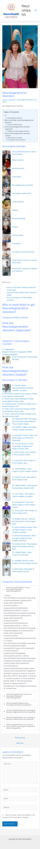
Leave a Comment (9, 100)
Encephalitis (16, 243)
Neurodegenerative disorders (22, 185)
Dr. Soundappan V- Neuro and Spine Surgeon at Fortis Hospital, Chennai (24, 504)
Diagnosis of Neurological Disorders (18, 131)
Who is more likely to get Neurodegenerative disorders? (19, 121)
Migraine (15, 210)
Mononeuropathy (18, 168)
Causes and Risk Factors (15, 124)
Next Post (19, 743)
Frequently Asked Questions (16, 140)
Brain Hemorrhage (18, 218)
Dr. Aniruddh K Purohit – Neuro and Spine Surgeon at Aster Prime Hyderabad (24, 437)
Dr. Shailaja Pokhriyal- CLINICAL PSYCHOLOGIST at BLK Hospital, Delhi (24, 521)
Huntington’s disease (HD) (21, 193)
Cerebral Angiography (10, 354)
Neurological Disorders (25, 100)
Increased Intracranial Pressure (23, 252)
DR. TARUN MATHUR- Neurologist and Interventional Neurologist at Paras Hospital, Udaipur (24, 421)
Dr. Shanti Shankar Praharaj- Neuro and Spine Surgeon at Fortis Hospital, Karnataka (24, 529)
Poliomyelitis (16, 177)
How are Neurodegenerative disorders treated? (17, 135)
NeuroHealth (26, 10)
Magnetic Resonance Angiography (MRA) (17, 352)
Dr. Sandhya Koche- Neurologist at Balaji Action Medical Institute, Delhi (24, 546)
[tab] (20, 638)
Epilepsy (15, 227)
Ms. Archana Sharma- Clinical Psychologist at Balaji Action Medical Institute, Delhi (22, 446)
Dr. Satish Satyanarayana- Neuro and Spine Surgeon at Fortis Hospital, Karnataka (24, 538)
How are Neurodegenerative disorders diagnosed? (17, 128)
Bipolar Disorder (18, 160)
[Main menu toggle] (35, 10)
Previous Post (20, 738)
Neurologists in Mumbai (15, 138)
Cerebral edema (18, 202)
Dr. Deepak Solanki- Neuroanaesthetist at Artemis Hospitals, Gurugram (22, 387)
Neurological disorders (15, 118)
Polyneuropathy (18, 235)
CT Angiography (8, 349)
